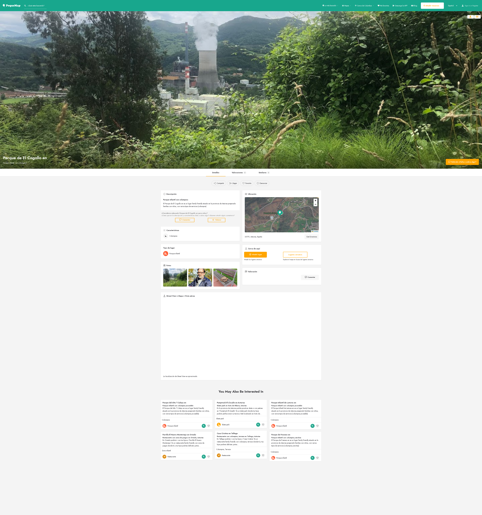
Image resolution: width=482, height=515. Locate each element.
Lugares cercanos (295, 254)
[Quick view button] (204, 426)
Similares (264, 172)
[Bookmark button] (209, 426)
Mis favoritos (384, 5)
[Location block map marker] (279, 212)
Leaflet (315, 231)
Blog (415, 5)
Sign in (467, 5)
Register (475, 5)
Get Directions (311, 236)
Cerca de (364, 5)
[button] (282, 215)
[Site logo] (12, 5)
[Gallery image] (175, 278)
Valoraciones (238, 172)
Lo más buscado (330, 5)
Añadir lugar (257, 254)
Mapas (346, 5)
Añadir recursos (432, 5)
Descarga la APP (401, 5)
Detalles (215, 172)
